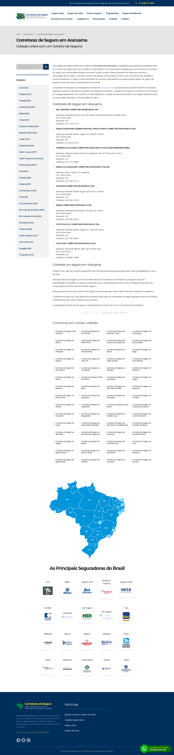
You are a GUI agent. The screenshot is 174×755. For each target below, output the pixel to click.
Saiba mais (87, 392)
